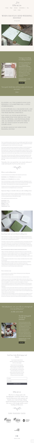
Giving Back (10, 413)
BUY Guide (22, 82)
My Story (6, 7)
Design (11, 7)
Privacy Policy (23, 413)
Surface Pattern (21, 7)
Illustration (16, 7)
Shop (28, 7)
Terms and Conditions (16, 413)
